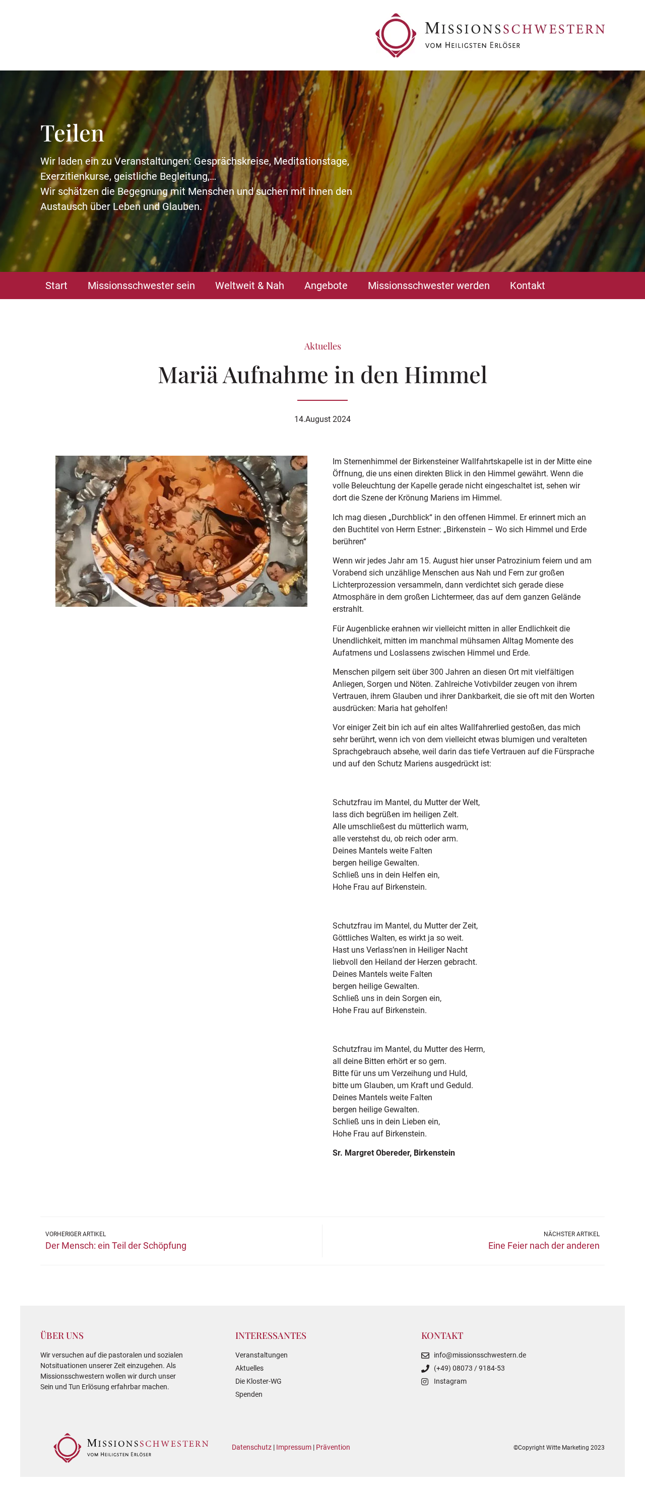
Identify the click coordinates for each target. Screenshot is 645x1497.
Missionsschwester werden (429, 285)
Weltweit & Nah (249, 285)
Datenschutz (252, 1447)
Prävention (333, 1447)
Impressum (293, 1447)
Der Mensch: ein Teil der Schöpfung (115, 1245)
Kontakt (527, 285)
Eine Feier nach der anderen (544, 1245)
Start (56, 285)
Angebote (326, 285)
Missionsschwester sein (141, 285)
